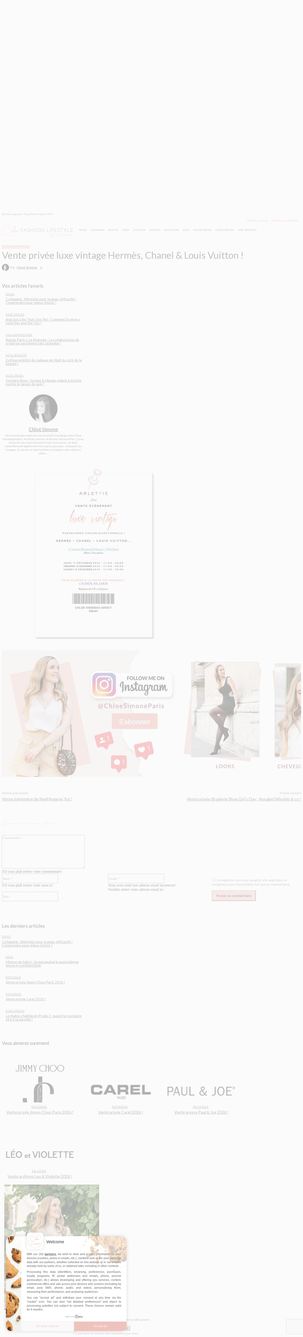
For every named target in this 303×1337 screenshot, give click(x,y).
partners (50, 1254)
